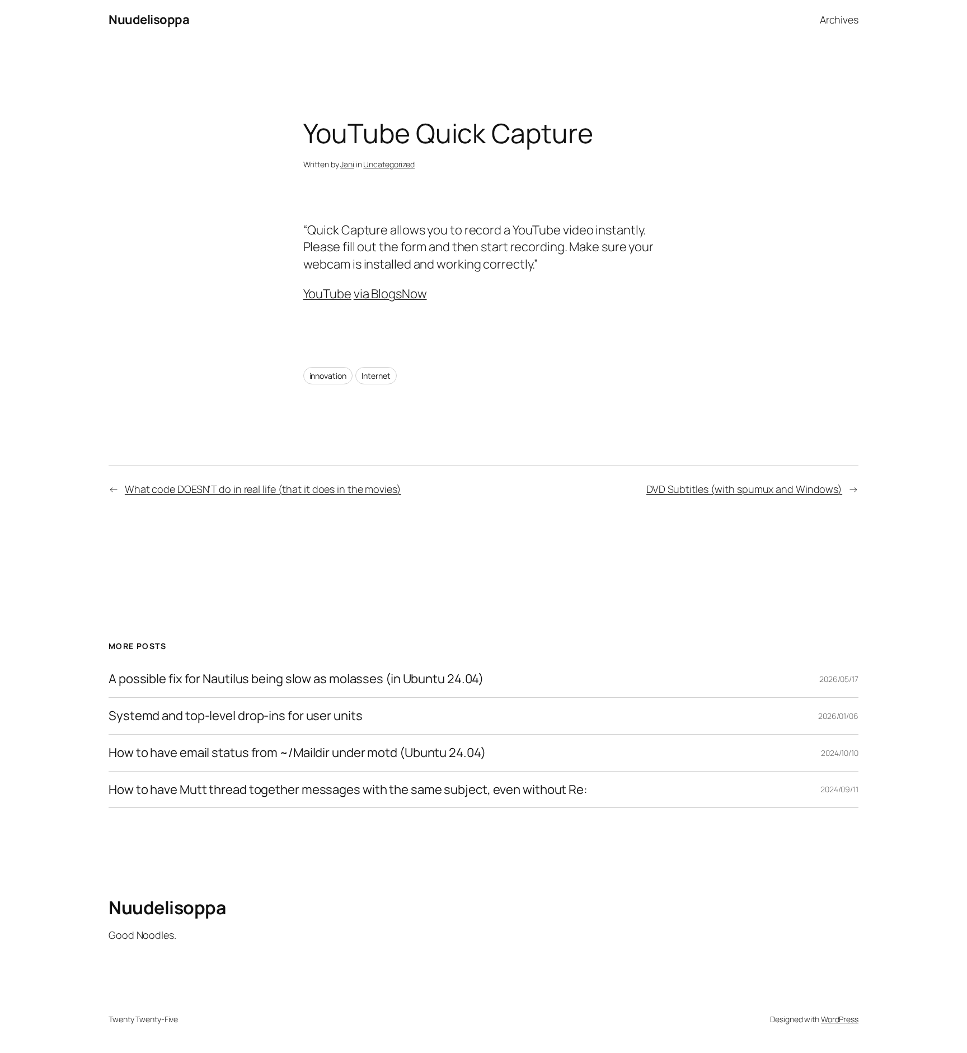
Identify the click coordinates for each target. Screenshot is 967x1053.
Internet (376, 375)
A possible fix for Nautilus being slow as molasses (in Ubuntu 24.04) (296, 679)
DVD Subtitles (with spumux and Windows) (744, 489)
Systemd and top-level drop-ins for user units (236, 716)
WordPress (839, 1019)
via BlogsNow (390, 293)
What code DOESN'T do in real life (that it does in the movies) (263, 489)
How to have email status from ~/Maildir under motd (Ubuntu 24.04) (297, 753)
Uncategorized (389, 164)
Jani (347, 164)
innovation (327, 375)
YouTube (327, 293)
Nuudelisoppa (149, 19)
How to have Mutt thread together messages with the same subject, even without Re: (348, 790)
